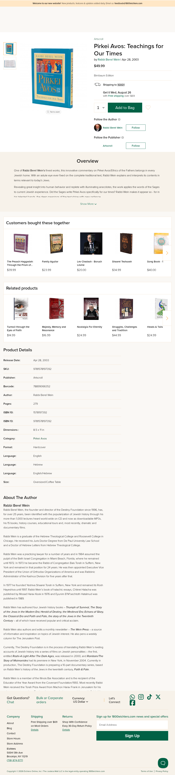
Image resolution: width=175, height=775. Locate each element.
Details (34, 729)
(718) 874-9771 (15, 760)
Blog (9, 728)
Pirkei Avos (40, 438)
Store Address (15, 743)
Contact (11, 733)
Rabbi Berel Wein (109, 59)
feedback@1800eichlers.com (128, 3)
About (10, 723)
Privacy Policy (162, 771)
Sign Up (132, 736)
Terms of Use (147, 771)
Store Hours (13, 738)
